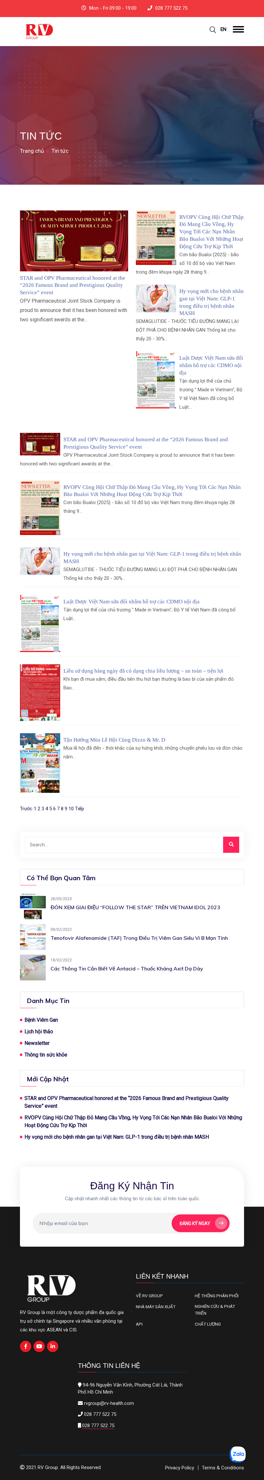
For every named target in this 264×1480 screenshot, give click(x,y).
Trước (26, 809)
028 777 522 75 (171, 8)
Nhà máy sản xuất (155, 1306)
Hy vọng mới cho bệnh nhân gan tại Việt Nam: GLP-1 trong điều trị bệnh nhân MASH (116, 1137)
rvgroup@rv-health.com (109, 1403)
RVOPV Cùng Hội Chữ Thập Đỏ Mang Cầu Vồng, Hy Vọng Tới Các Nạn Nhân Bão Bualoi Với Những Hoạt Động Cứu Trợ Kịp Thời (211, 231)
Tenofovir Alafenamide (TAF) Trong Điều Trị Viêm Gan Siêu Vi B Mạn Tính (139, 938)
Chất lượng (208, 1324)
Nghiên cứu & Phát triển (215, 1309)
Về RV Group (149, 1295)
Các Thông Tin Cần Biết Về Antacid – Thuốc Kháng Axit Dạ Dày (127, 968)
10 (71, 809)
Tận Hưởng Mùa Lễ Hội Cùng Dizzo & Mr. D (114, 740)
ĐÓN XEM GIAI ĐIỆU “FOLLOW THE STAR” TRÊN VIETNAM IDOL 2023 (135, 907)
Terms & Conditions (223, 1468)
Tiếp (79, 809)
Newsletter (37, 1043)
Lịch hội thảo (38, 1031)
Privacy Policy (179, 1468)
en (223, 29)
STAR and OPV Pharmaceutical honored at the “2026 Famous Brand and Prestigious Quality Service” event (72, 285)
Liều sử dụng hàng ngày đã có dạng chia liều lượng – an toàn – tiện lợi (143, 671)
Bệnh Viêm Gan (41, 1020)
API (139, 1324)
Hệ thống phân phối (217, 1295)
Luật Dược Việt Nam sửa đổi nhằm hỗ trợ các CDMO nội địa (211, 365)
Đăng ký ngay (195, 1223)
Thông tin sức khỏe (45, 1055)
